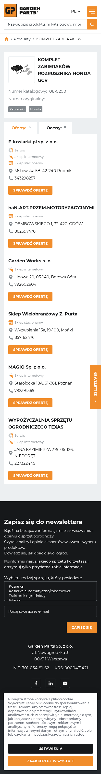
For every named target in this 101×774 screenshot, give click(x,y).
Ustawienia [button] (50, 748)
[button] (92, 24)
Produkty (22, 39)
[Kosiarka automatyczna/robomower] (48, 591)
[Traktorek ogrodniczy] (48, 596)
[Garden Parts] (22, 16)
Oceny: (56, 127)
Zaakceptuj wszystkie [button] (50, 761)
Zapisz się (82, 627)
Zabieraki (17, 109)
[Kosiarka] (48, 586)
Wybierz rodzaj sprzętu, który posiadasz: (43, 578)
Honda (35, 109)
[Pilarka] (48, 600)
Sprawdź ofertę (30, 190)
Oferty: (21, 127)
